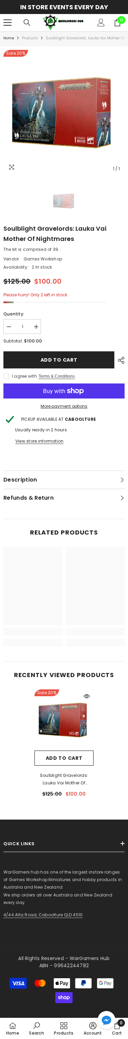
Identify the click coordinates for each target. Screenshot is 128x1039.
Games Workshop (43, 259)
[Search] (27, 22)
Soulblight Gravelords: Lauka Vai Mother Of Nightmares (64, 779)
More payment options (64, 406)
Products (30, 38)
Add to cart (59, 359)
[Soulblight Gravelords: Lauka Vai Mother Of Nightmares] (64, 720)
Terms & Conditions (57, 376)
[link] (32, 631)
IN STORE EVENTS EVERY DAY (64, 7)
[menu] (7, 22)
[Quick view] (87, 696)
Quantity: (13, 314)
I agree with (24, 376)
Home (8, 38)
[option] (64, 7)
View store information (39, 441)
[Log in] (101, 22)
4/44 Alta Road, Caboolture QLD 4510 (43, 915)
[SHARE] (119, 360)
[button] (106, 1020)
